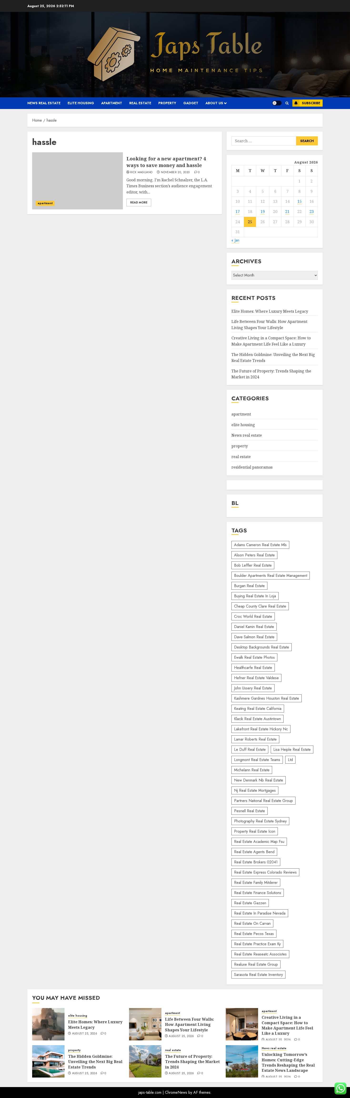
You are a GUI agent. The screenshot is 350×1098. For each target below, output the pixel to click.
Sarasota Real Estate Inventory (258, 974)
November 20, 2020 (175, 172)
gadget (190, 103)
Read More (138, 202)
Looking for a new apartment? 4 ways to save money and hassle (166, 161)
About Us (214, 103)
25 (250, 221)
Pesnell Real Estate (249, 811)
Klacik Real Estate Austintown (257, 719)
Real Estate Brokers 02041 (256, 862)
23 (312, 211)
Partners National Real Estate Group (263, 800)
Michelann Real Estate (252, 770)
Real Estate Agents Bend (254, 852)
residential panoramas (252, 467)
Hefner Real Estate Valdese (256, 678)
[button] (287, 103)
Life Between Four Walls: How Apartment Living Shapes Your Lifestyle (189, 1025)
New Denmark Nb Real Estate (258, 780)
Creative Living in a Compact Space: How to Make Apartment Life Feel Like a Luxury (287, 1025)
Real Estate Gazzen (250, 903)
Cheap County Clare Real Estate (260, 606)
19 (262, 211)
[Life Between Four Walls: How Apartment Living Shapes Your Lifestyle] (145, 1024)
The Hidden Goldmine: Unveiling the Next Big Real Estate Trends (95, 1062)
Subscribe (311, 103)
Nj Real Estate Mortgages (255, 790)
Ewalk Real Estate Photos (254, 657)
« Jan (235, 240)
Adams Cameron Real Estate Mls (260, 545)
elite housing (81, 103)
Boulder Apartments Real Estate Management (270, 575)
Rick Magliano (141, 172)
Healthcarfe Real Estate (253, 667)
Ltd (290, 759)
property (167, 103)
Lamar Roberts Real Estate (255, 739)
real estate (140, 103)
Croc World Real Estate (253, 616)
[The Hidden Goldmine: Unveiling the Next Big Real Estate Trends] (48, 1061)
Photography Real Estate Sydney (260, 821)
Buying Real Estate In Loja (255, 596)
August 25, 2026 (84, 1034)
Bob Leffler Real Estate (253, 565)
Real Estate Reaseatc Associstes (260, 954)
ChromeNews (176, 1092)
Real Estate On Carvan (252, 923)
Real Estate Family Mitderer (256, 882)
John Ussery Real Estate (253, 688)
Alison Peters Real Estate (254, 555)
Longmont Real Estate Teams (257, 759)
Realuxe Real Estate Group (256, 964)
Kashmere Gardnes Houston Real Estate (266, 698)
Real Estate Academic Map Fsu (259, 841)
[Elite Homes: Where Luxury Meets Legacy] (48, 1024)
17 (237, 211)
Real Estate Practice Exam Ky (257, 944)
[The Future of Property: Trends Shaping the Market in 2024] (145, 1061)
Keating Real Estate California (257, 708)
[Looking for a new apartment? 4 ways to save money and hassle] (77, 180)
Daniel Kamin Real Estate (254, 626)
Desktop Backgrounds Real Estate (261, 647)
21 (287, 211)
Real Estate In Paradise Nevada (259, 913)
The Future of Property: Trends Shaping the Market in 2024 (192, 1062)
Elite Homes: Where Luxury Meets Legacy (269, 311)
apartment (111, 103)
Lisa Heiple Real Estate (292, 749)
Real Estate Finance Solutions (257, 892)
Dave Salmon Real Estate (254, 637)
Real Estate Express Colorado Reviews (265, 872)
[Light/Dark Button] (277, 103)
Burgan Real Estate (249, 586)
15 (299, 201)
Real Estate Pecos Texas (254, 933)
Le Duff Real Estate (250, 749)
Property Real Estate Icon (254, 831)
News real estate (43, 103)
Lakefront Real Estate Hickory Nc (261, 729)
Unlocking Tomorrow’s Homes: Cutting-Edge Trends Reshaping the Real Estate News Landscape (288, 1062)
